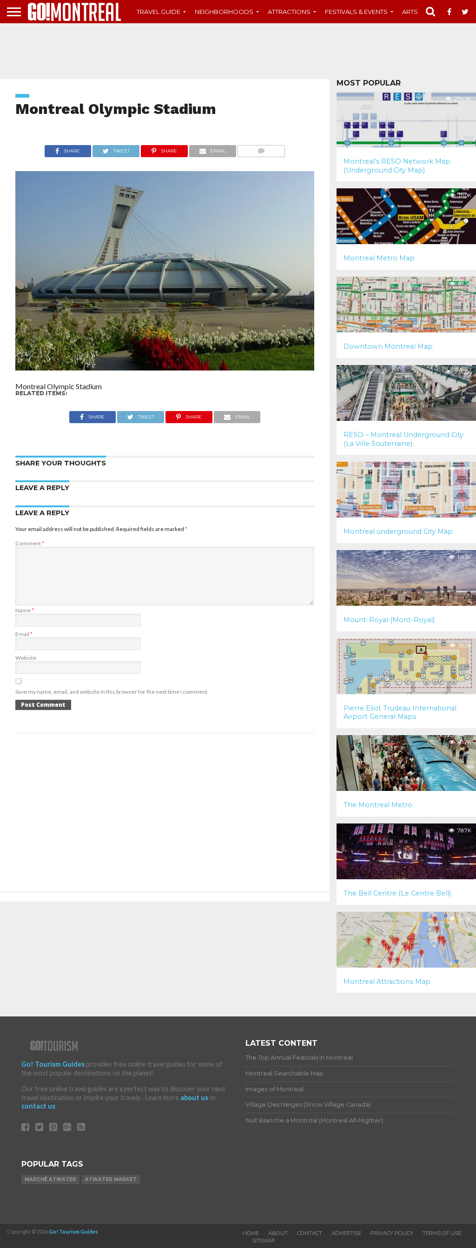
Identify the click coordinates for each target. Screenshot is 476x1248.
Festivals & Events (356, 11)
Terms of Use (442, 1233)
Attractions (289, 11)
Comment (29, 543)
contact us (38, 1106)
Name (24, 610)
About (278, 1233)
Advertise (346, 1233)
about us (194, 1098)
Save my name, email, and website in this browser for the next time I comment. (112, 691)
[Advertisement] (238, 51)
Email (24, 634)
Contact (309, 1233)
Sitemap (263, 1240)
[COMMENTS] (261, 148)
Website (25, 657)
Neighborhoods (224, 11)
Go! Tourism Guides (53, 1064)
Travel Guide (158, 11)
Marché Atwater (50, 1179)
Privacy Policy (391, 1233)
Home (251, 1233)
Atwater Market (111, 1179)
